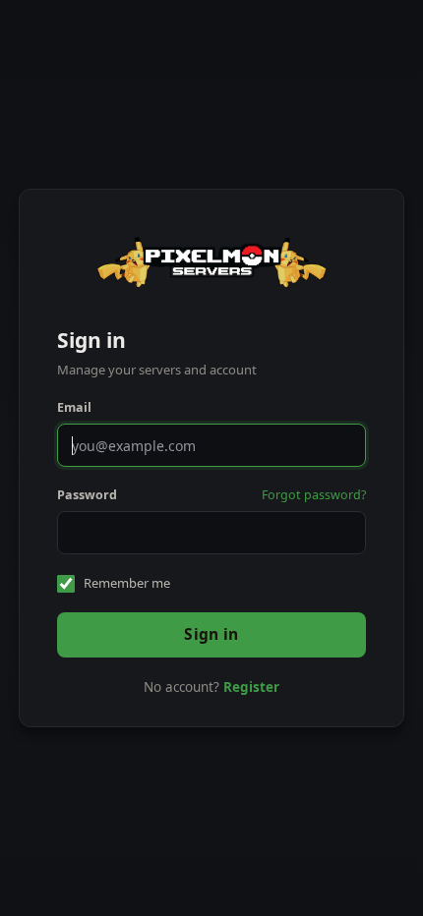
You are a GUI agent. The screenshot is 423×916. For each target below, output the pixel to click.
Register (251, 687)
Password (87, 495)
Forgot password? (314, 495)
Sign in (211, 634)
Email (74, 407)
